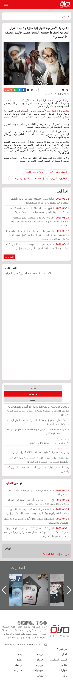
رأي (65, 675)
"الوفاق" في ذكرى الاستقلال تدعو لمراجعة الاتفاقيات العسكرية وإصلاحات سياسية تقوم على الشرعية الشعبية (39, 221)
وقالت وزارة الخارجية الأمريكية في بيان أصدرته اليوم (42, 110)
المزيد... (9, 256)
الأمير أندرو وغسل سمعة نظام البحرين (49, 441)
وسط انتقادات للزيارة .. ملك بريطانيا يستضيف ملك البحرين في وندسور (38, 469)
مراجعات (18, 665)
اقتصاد (33, 399)
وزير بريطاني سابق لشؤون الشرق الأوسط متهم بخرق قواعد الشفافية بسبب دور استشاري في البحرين (39, 460)
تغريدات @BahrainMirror (56, 554)
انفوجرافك (38, 670)
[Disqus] (36, 329)
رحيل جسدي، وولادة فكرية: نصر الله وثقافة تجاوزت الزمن (41, 450)
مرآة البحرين (66, 4)
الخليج (9, 483)
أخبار (64, 16)
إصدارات (18, 567)
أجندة (20, 654)
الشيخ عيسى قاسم (35, 172)
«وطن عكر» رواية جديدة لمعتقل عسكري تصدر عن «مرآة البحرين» (60, 584)
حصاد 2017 (33, 577)
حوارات (63, 670)
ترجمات (33, 393)
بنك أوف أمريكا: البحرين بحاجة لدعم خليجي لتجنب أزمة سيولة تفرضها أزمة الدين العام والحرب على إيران (37, 246)
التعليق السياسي (58, 659)
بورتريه (40, 665)
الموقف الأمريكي (58, 172)
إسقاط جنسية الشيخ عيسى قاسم (27, 178)
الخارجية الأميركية (58, 178)
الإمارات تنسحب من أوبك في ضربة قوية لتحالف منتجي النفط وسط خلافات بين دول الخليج (38, 502)
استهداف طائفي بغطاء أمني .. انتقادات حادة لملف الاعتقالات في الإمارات (36, 521)
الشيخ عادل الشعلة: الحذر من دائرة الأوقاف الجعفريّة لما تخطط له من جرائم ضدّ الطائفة (40, 200)
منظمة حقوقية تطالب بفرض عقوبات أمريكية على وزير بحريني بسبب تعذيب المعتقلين (38, 431)
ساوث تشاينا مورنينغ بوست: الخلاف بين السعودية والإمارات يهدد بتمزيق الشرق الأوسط (36, 422)
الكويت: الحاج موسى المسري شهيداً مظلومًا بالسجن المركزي (39, 492)
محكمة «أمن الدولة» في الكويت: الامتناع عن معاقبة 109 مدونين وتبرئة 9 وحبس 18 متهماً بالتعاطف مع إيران (37, 511)
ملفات (40, 675)
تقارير (33, 387)
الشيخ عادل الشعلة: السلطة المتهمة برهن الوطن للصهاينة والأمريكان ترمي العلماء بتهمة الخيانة (39, 210)
